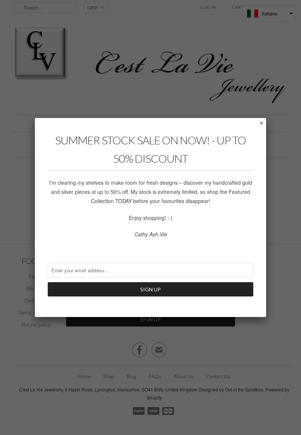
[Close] (261, 122)
